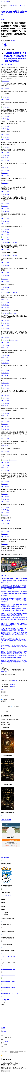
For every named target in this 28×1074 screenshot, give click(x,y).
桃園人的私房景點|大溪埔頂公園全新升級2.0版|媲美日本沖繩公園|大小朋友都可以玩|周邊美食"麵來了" (14, 619)
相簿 (5, 43)
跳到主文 (3, 19)
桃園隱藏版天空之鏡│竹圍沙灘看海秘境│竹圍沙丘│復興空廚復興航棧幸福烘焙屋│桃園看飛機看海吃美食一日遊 (14, 593)
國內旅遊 (12, 684)
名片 (5, 46)
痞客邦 (14, 680)
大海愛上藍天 (4, 671)
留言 (17, 680)
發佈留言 (3, 701)
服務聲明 (16, 1052)
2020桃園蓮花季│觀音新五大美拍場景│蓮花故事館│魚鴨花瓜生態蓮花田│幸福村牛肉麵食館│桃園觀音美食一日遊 (14, 580)
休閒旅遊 (12, 40)
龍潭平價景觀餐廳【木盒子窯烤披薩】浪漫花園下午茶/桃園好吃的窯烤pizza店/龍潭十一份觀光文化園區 (14, 634)
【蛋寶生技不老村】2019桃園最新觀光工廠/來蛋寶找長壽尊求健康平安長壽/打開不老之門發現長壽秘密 (14, 662)
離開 (9, 1071)
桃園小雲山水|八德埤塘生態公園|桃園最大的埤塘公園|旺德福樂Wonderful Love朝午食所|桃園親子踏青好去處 (13, 600)
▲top (2, 689)
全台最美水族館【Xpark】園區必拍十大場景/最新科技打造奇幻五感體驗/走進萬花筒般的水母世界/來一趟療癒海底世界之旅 (14, 587)
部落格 (5, 45)
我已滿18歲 (3, 1071)
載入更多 (3, 692)
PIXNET (7, 1051)
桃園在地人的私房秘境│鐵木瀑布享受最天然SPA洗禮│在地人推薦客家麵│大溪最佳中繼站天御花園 (13, 640)
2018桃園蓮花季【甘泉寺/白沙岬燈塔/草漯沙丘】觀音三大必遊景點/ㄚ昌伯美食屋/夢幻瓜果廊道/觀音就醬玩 (14, 647)
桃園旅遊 (12, 686)
